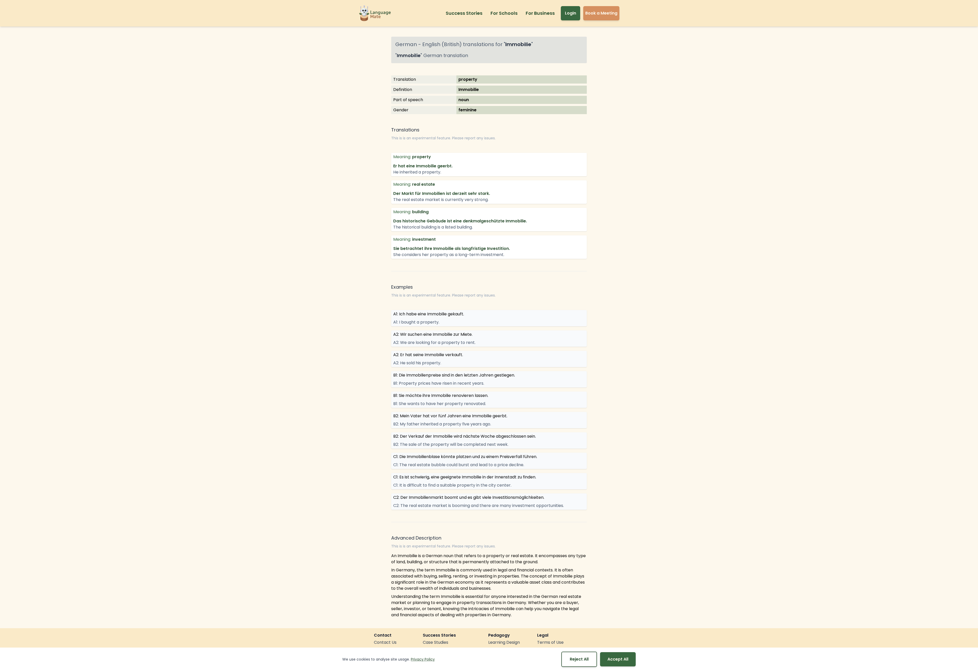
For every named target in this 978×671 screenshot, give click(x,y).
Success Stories (464, 13)
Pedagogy (499, 635)
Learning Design (504, 642)
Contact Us (385, 642)
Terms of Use (550, 642)
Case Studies (435, 642)
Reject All (579, 659)
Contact (382, 635)
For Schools (504, 13)
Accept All (617, 659)
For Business (540, 13)
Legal (542, 635)
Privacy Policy (423, 659)
